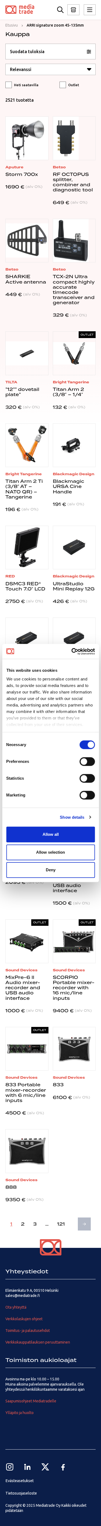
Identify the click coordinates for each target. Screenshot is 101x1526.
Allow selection (50, 852)
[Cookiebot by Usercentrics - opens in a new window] (72, 651)
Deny (50, 870)
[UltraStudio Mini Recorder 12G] (26, 639)
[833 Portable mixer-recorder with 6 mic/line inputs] (26, 1049)
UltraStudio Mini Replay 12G (74, 586)
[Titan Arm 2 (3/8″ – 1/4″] (74, 353)
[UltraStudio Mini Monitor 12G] (74, 639)
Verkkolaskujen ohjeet (24, 1319)
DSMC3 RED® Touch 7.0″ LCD (25, 586)
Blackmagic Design (73, 474)
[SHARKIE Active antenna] (26, 241)
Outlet (73, 85)
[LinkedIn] (27, 1467)
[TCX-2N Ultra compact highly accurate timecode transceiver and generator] (74, 241)
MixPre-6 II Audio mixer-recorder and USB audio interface (22, 987)
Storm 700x (21, 174)
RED (10, 576)
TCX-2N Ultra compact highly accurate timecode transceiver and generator (74, 290)
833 (58, 1085)
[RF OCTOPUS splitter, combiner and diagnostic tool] (74, 138)
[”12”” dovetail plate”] (26, 353)
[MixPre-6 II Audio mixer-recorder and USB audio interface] (26, 941)
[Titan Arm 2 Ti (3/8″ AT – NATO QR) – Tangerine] (26, 445)
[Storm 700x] (26, 138)
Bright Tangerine (71, 382)
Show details (72, 817)
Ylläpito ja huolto (19, 1413)
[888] (26, 1151)
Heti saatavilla (26, 85)
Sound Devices (21, 970)
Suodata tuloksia (27, 51)
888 (11, 1187)
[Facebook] (63, 1467)
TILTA (11, 382)
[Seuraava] (84, 1224)
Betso (59, 167)
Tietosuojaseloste (21, 1493)
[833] (74, 1049)
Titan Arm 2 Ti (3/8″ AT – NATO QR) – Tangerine (24, 489)
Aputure (14, 167)
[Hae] (60, 9)
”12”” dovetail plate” (22, 391)
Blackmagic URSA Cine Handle (68, 486)
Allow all (51, 834)
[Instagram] (9, 1467)
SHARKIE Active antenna (25, 279)
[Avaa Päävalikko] (73, 9)
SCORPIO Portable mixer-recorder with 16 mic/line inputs (74, 987)
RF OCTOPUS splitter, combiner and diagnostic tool (73, 182)
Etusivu (11, 25)
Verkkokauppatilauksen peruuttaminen (37, 1342)
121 (61, 1224)
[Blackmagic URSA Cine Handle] (74, 445)
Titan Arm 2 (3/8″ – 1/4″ (68, 391)
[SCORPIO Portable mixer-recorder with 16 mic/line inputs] (74, 941)
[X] (45, 1467)
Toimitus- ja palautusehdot (27, 1330)
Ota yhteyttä (15, 1307)
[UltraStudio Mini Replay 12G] (74, 548)
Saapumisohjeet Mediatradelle (30, 1401)
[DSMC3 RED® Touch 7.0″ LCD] (26, 548)
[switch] (87, 761)
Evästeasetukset (19, 1481)
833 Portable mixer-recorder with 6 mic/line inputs (25, 1092)
